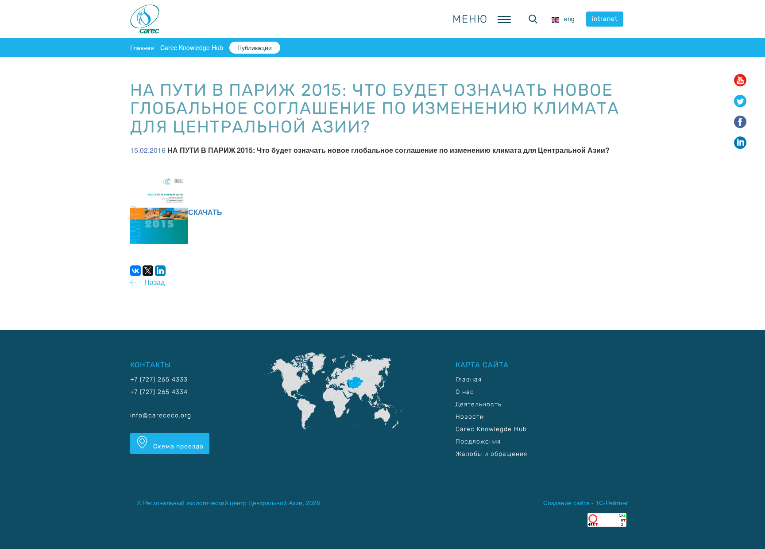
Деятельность (479, 404)
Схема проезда (177, 446)
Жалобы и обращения (491, 454)
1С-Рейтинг (611, 502)
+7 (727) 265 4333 (159, 379)
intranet (605, 19)
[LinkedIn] (160, 270)
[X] (148, 270)
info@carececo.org (160, 415)
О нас (465, 392)
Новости (470, 417)
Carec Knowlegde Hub (491, 429)
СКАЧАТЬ (205, 212)
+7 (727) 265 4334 (159, 392)
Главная (142, 47)
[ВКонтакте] (135, 270)
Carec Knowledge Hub (191, 47)
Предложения (478, 441)
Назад (154, 282)
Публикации (254, 47)
